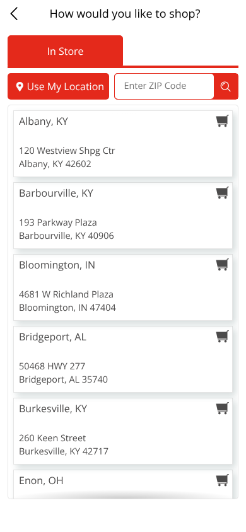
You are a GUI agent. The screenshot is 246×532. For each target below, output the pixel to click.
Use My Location (65, 86)
